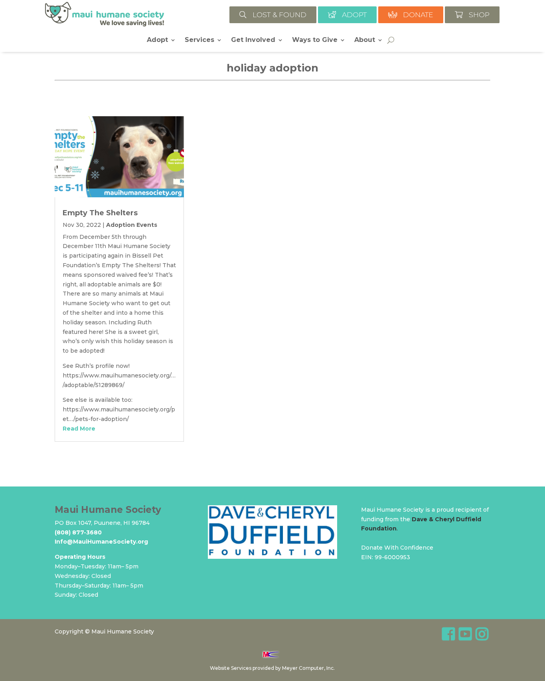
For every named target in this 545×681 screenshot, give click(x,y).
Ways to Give (315, 40)
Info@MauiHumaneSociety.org (101, 541)
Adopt (157, 40)
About (364, 40)
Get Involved (253, 40)
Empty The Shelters (100, 212)
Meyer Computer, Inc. (308, 668)
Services (199, 40)
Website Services (230, 668)
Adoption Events (131, 224)
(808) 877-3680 (78, 532)
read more (79, 428)
